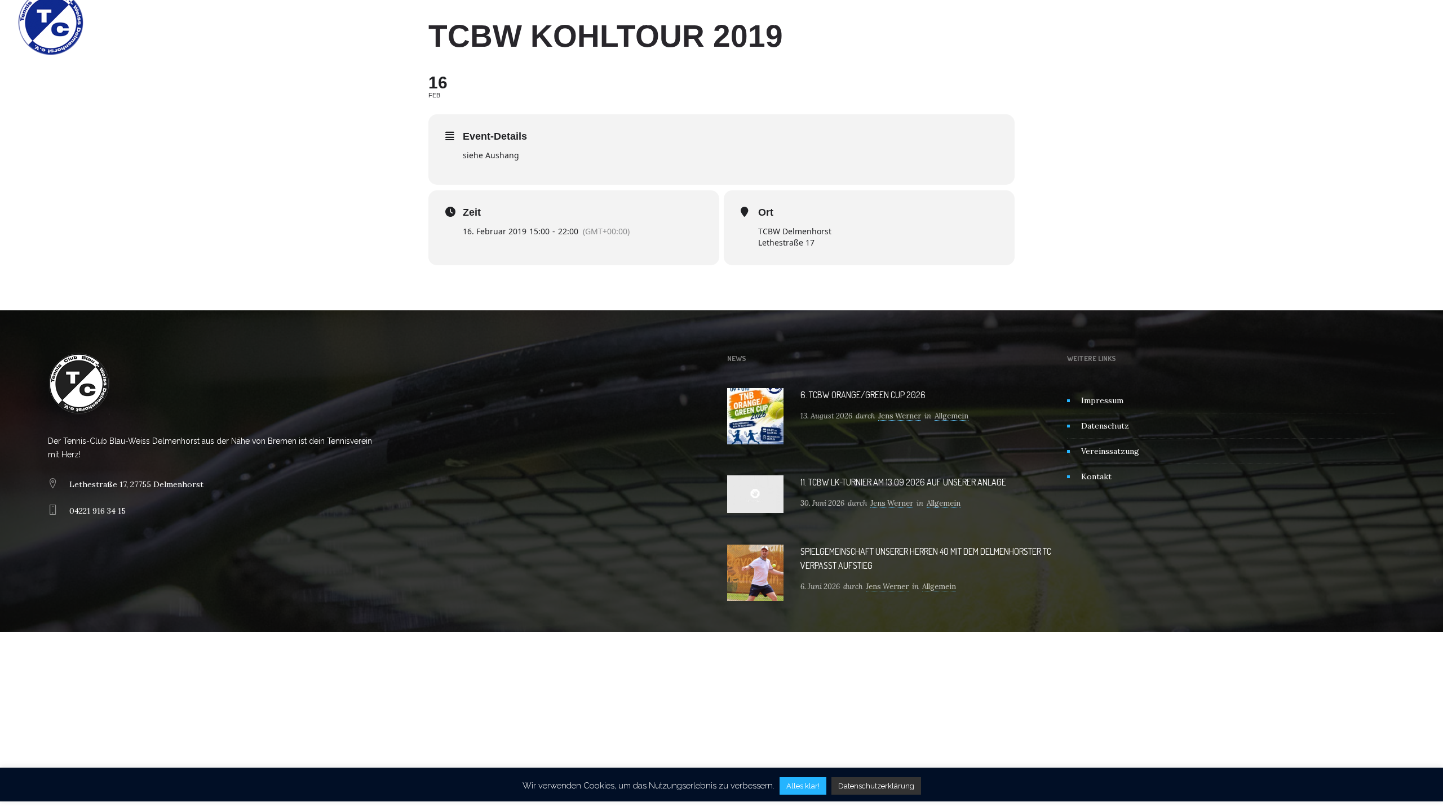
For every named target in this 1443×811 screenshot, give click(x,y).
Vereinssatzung (1110, 451)
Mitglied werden (771, 22)
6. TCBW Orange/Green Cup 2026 (863, 394)
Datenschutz (1105, 426)
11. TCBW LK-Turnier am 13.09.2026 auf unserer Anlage (903, 482)
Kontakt (835, 22)
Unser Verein (656, 22)
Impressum (1102, 400)
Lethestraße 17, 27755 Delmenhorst (136, 484)
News (711, 22)
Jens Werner (899, 416)
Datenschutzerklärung (876, 786)
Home (602, 22)
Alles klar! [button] (803, 786)
